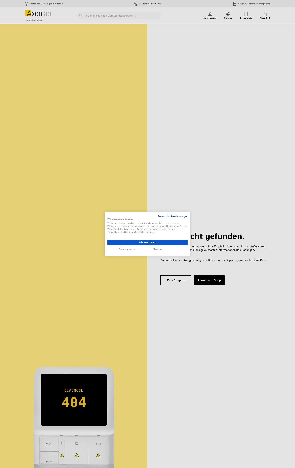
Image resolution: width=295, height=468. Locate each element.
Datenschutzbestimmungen (173, 216)
